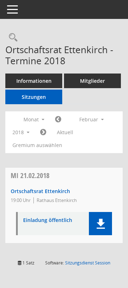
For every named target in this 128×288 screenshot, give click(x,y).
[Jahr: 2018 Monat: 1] (58, 119)
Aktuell (65, 132)
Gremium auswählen (37, 145)
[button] (100, 223)
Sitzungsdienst (87, 263)
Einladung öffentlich (47, 220)
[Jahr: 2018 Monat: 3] (43, 132)
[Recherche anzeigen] (11, 38)
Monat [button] (31, 119)
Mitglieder (92, 80)
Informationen (34, 80)
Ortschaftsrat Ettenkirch (40, 191)
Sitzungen (34, 97)
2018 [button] (18, 132)
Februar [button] (89, 119)
